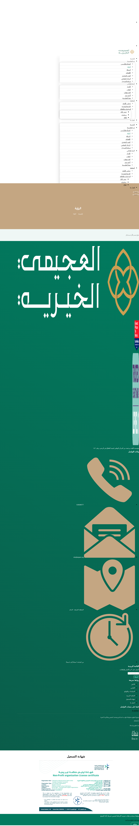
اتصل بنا (132, 120)
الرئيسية (132, 59)
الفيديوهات (127, 93)
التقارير (129, 90)
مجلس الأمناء (127, 103)
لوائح (125, 117)
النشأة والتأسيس (126, 64)
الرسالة (129, 70)
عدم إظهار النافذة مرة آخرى (132, 820)
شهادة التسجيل (126, 81)
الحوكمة (132, 101)
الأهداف (128, 73)
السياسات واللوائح (125, 109)
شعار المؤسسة (127, 98)
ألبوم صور (128, 95)
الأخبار (129, 87)
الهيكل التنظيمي (126, 79)
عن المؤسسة (131, 61)
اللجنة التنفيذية (126, 106)
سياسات (124, 115)
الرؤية (129, 67)
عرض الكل (123, 112)
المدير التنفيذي (126, 76)
